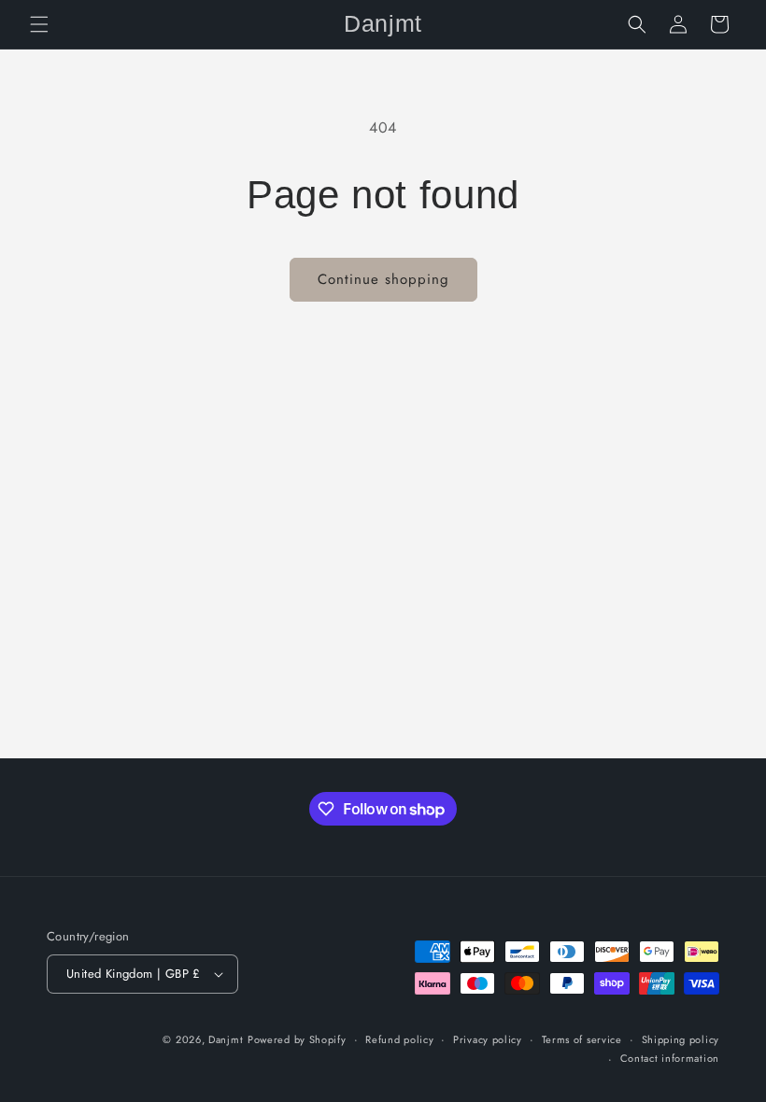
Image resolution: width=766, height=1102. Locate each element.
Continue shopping (383, 279)
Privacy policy (487, 1039)
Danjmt (225, 1039)
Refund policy (399, 1039)
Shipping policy (681, 1039)
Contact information (669, 1058)
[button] (39, 24)
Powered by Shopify (297, 1039)
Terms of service (582, 1039)
